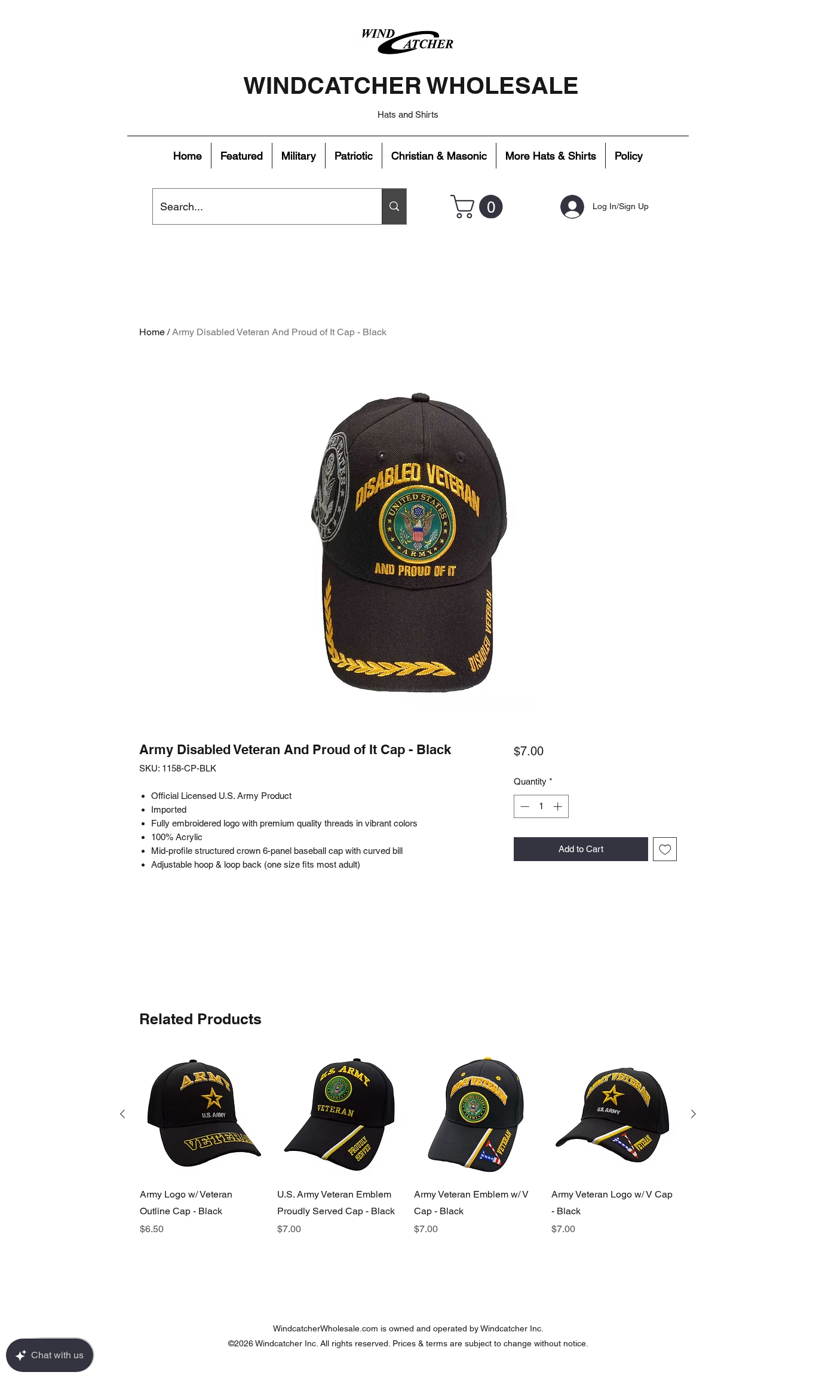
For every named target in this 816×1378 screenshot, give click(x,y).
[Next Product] (693, 1114)
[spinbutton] (541, 806)
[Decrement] (524, 806)
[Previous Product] (122, 1114)
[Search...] (394, 206)
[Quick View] (202, 1114)
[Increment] (559, 806)
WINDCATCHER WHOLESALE (411, 85)
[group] (408, 1152)
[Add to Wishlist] (665, 849)
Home (152, 332)
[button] (241, 156)
